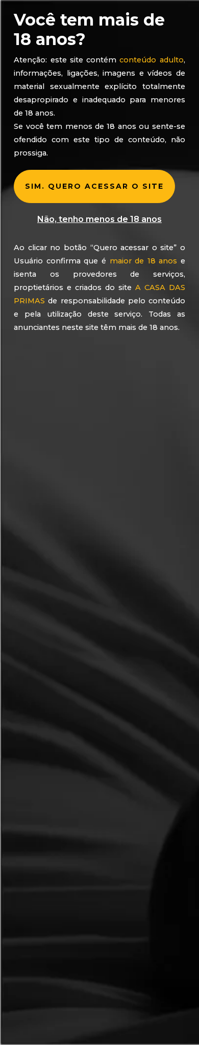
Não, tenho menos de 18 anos (99, 219)
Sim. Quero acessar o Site (94, 186)
